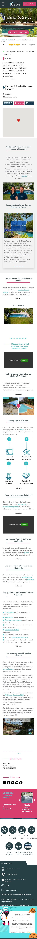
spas (13, 637)
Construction (9, 612)
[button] (19, 800)
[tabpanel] (18, 239)
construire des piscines (11, 507)
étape (22, 429)
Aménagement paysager (13, 620)
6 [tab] (17, 338)
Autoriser (24, 360)
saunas (17, 637)
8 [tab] (20, 338)
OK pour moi (30, 932)
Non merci (13, 932)
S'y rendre (30, 103)
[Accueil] (15, 4)
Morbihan (30, 579)
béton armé (22, 504)
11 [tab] (25, 338)
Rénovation (9, 617)
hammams (24, 637)
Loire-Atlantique (26, 577)
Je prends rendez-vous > (18, 32)
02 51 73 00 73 (8, 103)
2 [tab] (11, 338)
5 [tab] (16, 338)
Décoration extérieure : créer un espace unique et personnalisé (17, 901)
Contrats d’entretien (12, 630)
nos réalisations (8, 669)
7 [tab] (19, 338)
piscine (26, 553)
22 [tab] (18, 753)
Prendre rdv (20, 103)
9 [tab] (22, 338)
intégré (24, 176)
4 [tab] (14, 338)
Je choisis (22, 932)
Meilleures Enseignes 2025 (14, 695)
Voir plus (19, 298)
